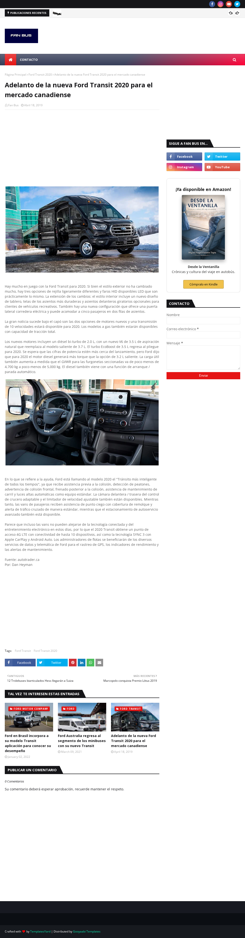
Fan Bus (13, 105)
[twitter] (237, 4)
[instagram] (220, 4)
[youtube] (229, 4)
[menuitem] (10, 59)
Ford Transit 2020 (40, 75)
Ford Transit (23, 651)
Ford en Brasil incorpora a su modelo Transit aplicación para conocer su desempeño (28, 743)
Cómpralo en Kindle (203, 284)
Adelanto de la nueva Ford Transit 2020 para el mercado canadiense (133, 740)
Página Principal (15, 75)
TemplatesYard (40, 931)
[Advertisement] (82, 148)
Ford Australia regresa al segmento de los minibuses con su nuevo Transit (82, 740)
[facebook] (212, 4)
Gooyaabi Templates (86, 931)
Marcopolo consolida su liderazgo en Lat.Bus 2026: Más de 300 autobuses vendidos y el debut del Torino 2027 (141, 13)
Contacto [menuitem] (29, 59)
